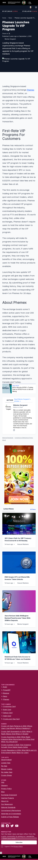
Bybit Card (7, 710)
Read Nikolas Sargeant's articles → (22, 400)
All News (33, 509)
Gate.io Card (7, 713)
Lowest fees (5, 763)
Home (4, 18)
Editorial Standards (7, 438)
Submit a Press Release (10, 817)
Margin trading (6, 769)
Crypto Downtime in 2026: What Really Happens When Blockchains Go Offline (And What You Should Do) (17, 739)
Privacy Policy (6, 789)
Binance (6, 693)
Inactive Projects (7, 798)
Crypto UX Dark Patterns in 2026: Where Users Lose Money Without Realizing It (16, 727)
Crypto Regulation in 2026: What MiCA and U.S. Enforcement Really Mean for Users (19, 751)
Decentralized (6, 760)
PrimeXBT (7, 690)
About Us (4, 801)
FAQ (2, 782)
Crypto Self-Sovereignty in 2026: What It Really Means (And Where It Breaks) (16, 733)
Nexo (5, 696)
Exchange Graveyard (9, 795)
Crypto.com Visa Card (11, 719)
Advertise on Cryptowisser (11, 814)
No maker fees (6, 772)
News (10, 18)
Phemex (6, 699)
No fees (4, 766)
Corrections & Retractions (11, 810)
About (4, 440)
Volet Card (7, 716)
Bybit (5, 687)
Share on (5, 33)
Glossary (4, 785)
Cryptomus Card (9, 706)
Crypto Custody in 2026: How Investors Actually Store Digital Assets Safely (16, 746)
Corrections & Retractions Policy (24, 438)
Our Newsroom (7, 804)
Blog (2, 792)
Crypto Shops (6, 775)
